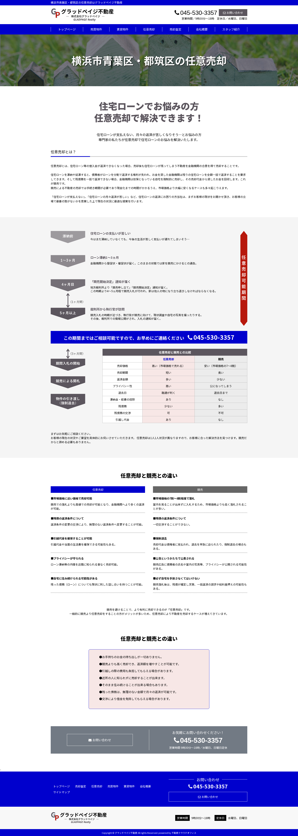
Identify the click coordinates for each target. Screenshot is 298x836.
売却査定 (175, 29)
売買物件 (96, 29)
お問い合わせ (235, 13)
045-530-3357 (213, 337)
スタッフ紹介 (231, 29)
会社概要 (202, 29)
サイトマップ (61, 792)
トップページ (67, 29)
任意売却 (149, 29)
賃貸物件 (122, 29)
